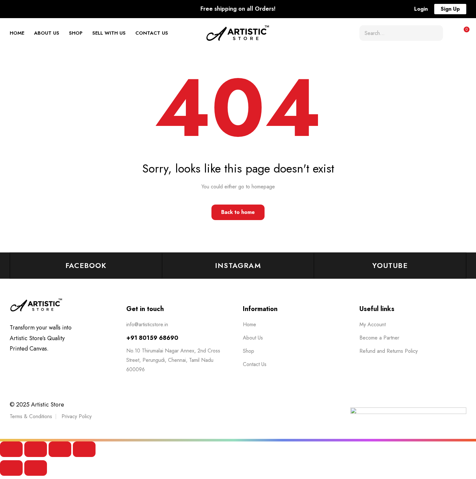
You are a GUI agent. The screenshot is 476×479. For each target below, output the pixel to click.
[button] (421, 9)
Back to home (238, 212)
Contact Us (151, 33)
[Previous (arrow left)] (11, 468)
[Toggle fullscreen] (35, 449)
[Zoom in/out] (11, 449)
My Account (372, 324)
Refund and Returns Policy (388, 351)
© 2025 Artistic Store (37, 404)
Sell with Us (109, 33)
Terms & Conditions (31, 416)
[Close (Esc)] (84, 449)
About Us (46, 33)
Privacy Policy (77, 416)
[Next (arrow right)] (35, 468)
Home (17, 33)
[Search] (435, 33)
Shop (76, 33)
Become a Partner (379, 337)
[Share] (60, 449)
